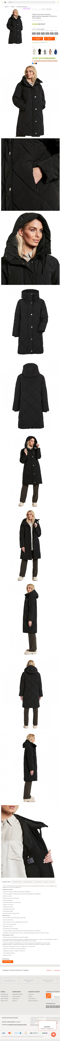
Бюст (43, 30)
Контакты (30, 996)
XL (47, 33)
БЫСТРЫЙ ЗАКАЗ (50, 38)
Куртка (43, 9)
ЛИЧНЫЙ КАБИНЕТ (16, 991)
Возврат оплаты (4, 1000)
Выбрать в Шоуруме (50, 58)
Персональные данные (33, 1000)
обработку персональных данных (18, 1024)
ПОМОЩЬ (3, 991)
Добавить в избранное (40, 42)
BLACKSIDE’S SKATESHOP (34, 991)
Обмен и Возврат (4, 998)
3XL (56, 33)
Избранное (15, 998)
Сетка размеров (40, 29)
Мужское (57, 997)
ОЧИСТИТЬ (48, 970)
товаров (58, 2)
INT (33, 30)
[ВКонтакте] (32, 63)
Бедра (51, 30)
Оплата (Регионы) (4, 996)
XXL (51, 33)
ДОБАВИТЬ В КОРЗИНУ (39, 38)
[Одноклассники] (34, 63)
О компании (31, 994)
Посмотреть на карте (34, 1024)
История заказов (16, 996)
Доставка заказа (4, 994)
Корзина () (14, 1000)
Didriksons (49, 9)
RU (36, 30)
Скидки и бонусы (32, 998)
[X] (36, 63)
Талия (47, 30)
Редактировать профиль (17, 994)
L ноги (55, 30)
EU (39, 30)
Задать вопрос (8, 961)
